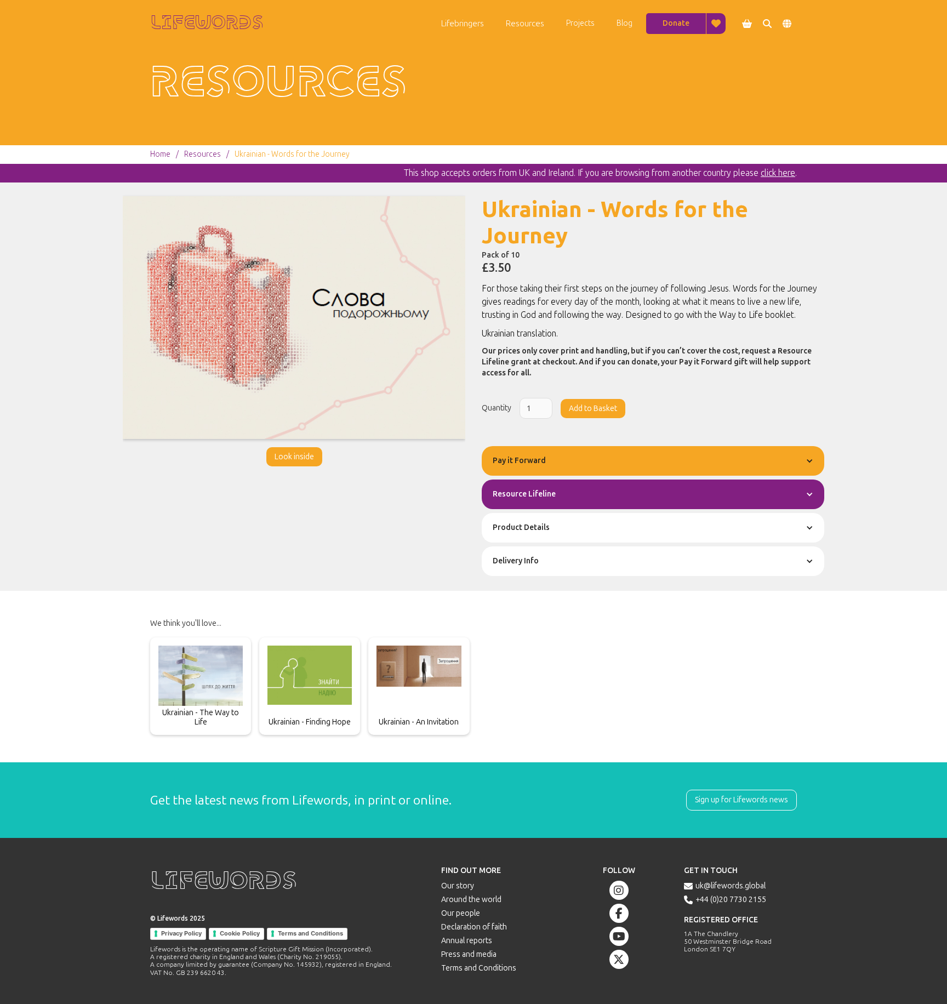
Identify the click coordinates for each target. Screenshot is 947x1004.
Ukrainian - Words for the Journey (292, 154)
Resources (202, 154)
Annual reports (466, 940)
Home (160, 154)
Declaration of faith (474, 927)
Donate (676, 23)
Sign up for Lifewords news (741, 800)
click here (778, 173)
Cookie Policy (240, 933)
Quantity (496, 408)
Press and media (469, 954)
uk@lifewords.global (730, 886)
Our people (460, 913)
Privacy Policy (181, 933)
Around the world (471, 899)
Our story (457, 886)
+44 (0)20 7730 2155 (730, 899)
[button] (462, 23)
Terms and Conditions (310, 933)
